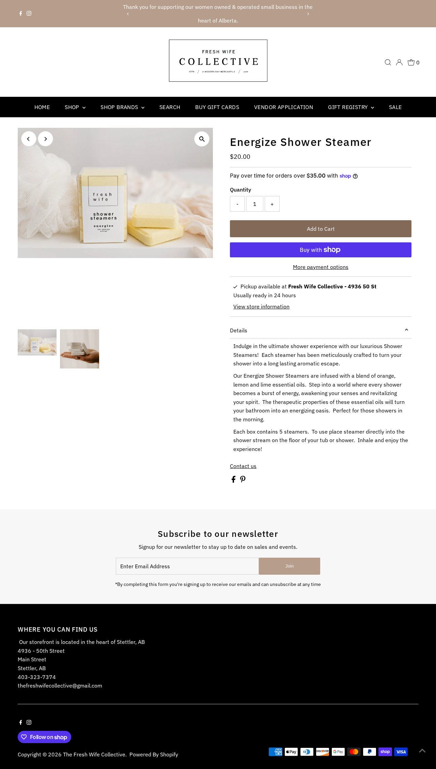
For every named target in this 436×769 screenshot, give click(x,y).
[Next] (308, 13)
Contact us (243, 466)
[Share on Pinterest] (243, 480)
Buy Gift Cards (217, 107)
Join (289, 566)
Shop (73, 107)
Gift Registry (348, 107)
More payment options (320, 266)
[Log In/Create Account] (399, 62)
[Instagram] (29, 13)
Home (42, 107)
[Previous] (128, 13)
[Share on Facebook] (234, 480)
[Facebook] (21, 13)
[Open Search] (388, 62)
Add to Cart (321, 228)
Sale (395, 107)
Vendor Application (283, 107)
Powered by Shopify (153, 754)
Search (169, 107)
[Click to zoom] (201, 139)
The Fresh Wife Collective (94, 754)
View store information (261, 306)
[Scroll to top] (422, 750)
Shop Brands (120, 107)
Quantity (240, 189)
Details (238, 330)
